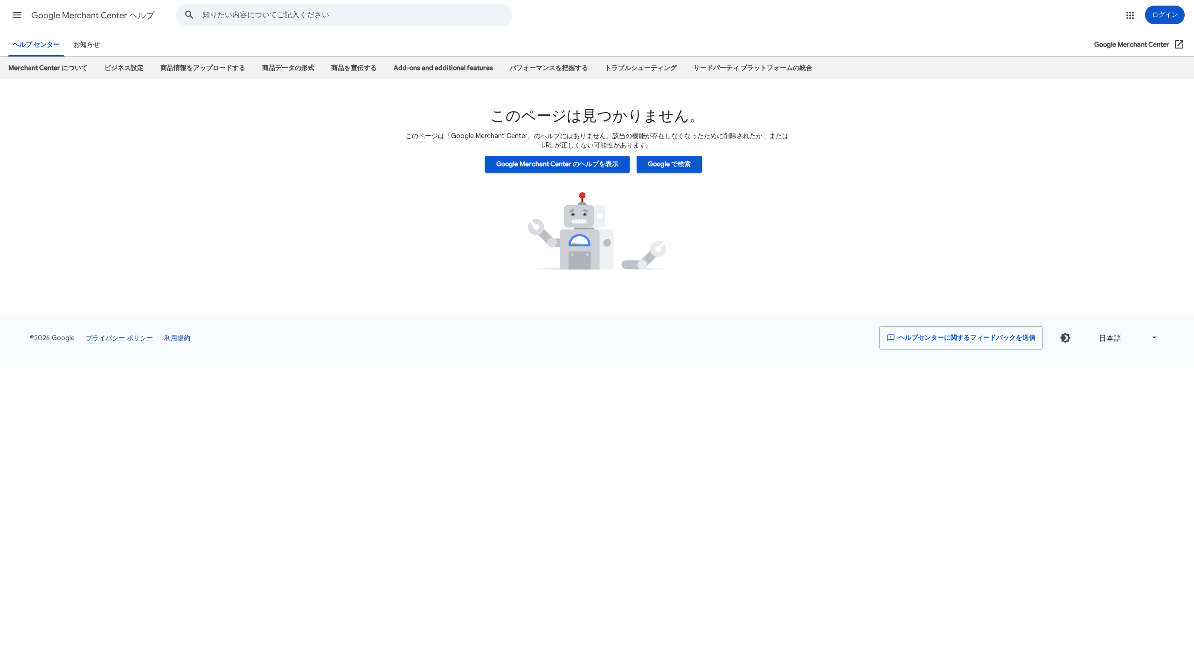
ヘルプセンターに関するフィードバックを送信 (966, 338)
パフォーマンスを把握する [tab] (549, 68)
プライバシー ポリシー (119, 338)
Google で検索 (669, 164)
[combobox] (357, 15)
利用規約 (177, 338)
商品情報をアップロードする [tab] (202, 68)
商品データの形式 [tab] (288, 68)
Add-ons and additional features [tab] (443, 68)
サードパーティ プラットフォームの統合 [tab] (753, 68)
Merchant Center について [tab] (48, 68)
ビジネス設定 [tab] (124, 68)
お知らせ (87, 45)
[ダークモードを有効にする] (1065, 338)
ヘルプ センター (36, 45)
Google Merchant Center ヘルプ (92, 15)
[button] (17, 15)
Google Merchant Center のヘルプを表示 (557, 164)
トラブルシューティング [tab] (641, 68)
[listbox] (1126, 337)
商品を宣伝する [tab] (354, 68)
